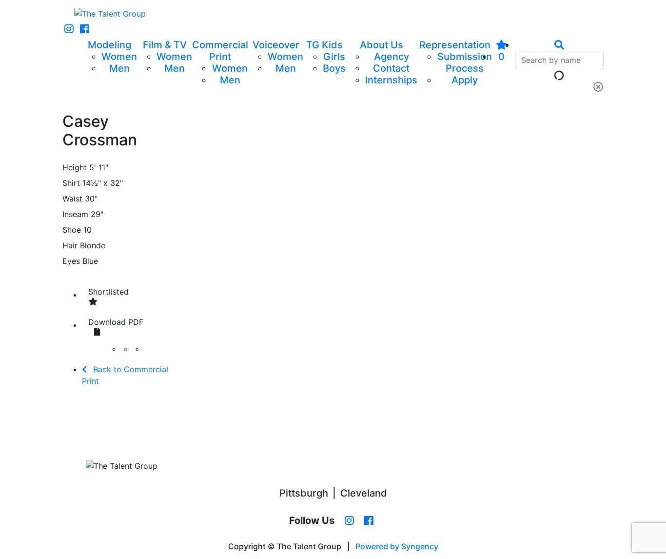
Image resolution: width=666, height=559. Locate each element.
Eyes (71, 261)
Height (74, 167)
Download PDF (115, 322)
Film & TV (165, 45)
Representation (454, 45)
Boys (334, 68)
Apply (464, 80)
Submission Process (464, 62)
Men (119, 68)
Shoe (71, 230)
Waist (72, 198)
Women (119, 56)
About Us (381, 45)
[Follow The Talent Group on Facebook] (84, 29)
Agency (391, 56)
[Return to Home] (109, 14)
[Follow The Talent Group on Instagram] (69, 29)
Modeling (109, 45)
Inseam (75, 214)
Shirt (71, 183)
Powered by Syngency (396, 546)
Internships (391, 80)
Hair (70, 245)
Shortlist (108, 292)
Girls (334, 56)
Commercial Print (220, 50)
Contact (391, 68)
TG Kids (324, 45)
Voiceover (276, 45)
